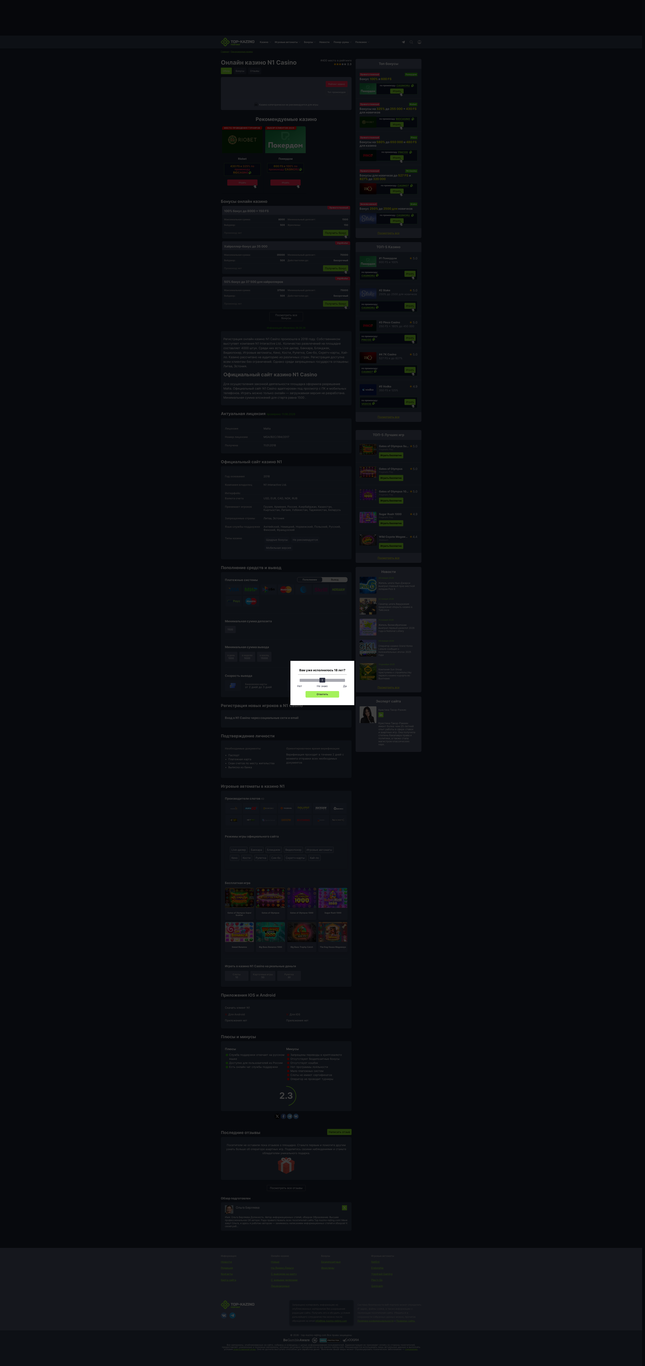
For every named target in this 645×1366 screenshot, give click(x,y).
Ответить (322, 694)
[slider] (322, 680)
